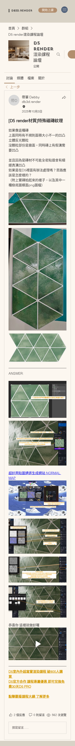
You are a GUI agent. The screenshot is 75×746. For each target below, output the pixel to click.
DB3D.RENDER (21, 10)
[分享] (63, 97)
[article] (37, 415)
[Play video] (37, 644)
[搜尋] (58, 54)
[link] (9, 78)
